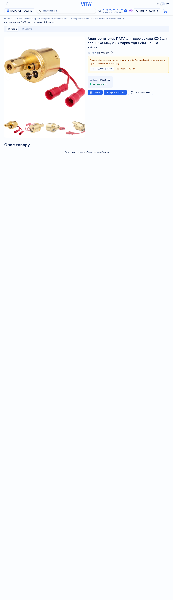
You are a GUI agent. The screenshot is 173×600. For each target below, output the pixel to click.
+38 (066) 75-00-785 (113, 10)
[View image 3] (55, 128)
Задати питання (142, 92)
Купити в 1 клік (117, 92)
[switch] (162, 3)
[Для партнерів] (7, 3)
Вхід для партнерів (104, 69)
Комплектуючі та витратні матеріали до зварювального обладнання (43, 18)
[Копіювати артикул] (112, 52)
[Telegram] (125, 11)
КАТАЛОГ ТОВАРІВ (21, 10)
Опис (14, 29)
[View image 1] (14, 128)
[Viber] (131, 11)
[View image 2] (34, 128)
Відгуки (29, 29)
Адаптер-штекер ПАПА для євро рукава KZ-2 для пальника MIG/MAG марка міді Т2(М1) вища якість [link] (31, 22)
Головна (8, 18)
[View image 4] (76, 128)
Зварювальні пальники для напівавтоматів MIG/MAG (97, 18)
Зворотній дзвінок (149, 11)
